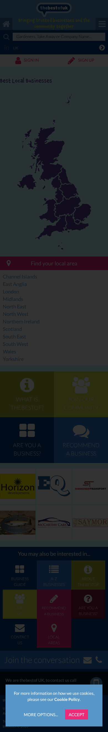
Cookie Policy (67, 699)
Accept (76, 714)
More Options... (41, 714)
